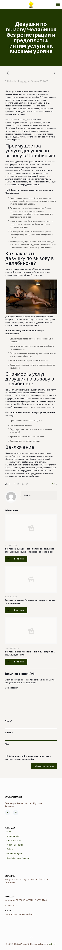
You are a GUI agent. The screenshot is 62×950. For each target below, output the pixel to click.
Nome (8, 721)
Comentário (11, 688)
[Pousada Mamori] (31, 4)
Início (8, 831)
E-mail (9, 732)
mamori (23, 81)
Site (7, 744)
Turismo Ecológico (14, 845)
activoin (52, 944)
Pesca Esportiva (13, 840)
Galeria (9, 849)
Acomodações (13, 836)
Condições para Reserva (17, 858)
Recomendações (14, 853)
